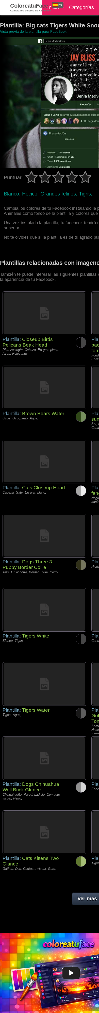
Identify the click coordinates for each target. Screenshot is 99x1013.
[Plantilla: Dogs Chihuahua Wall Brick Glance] (44, 758)
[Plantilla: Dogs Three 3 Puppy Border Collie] (44, 536)
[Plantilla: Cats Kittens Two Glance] (44, 832)
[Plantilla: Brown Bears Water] (44, 387)
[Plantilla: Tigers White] (44, 610)
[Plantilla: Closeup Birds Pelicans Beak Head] (44, 313)
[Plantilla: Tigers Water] (44, 684)
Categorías (81, 7)
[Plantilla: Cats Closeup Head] (44, 461)
